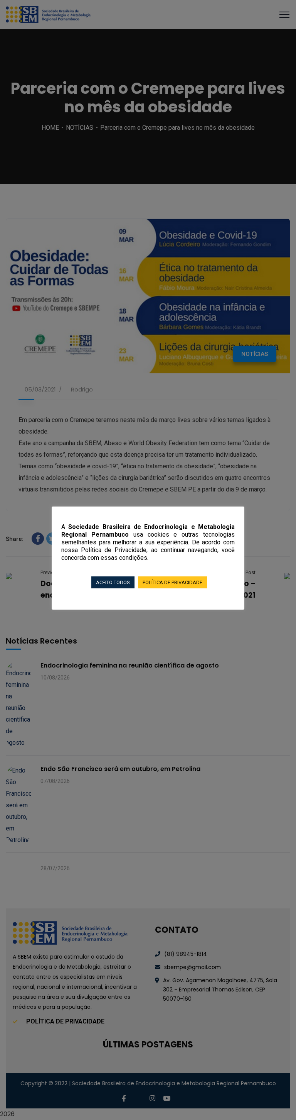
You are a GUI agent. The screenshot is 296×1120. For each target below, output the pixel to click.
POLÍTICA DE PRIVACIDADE (172, 582)
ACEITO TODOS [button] (113, 582)
